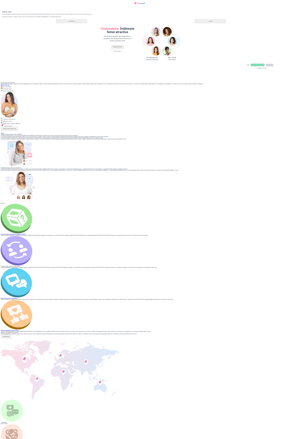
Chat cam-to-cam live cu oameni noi (9, 298)
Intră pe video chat (5, 85)
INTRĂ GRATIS (6, 336)
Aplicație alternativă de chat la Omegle (10, 330)
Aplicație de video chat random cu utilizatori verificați (13, 234)
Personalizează (72, 21)
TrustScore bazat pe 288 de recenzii (270, 65)
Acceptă (210, 21)
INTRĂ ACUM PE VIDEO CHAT (9, 128)
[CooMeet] (139, 3)
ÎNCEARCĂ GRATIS (117, 46)
